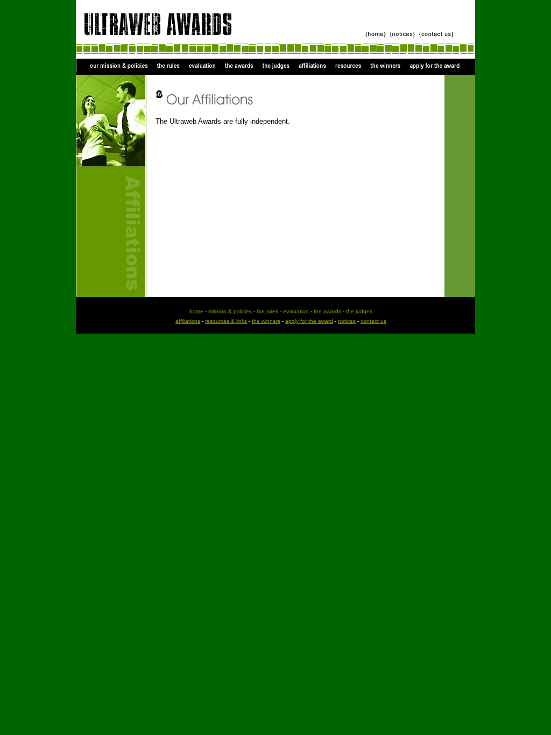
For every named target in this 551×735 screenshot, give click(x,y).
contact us (373, 321)
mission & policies (230, 311)
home (196, 311)
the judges (359, 311)
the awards (327, 311)
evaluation (296, 311)
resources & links (226, 321)
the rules (267, 311)
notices (347, 321)
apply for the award (309, 321)
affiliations (187, 321)
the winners (266, 321)
